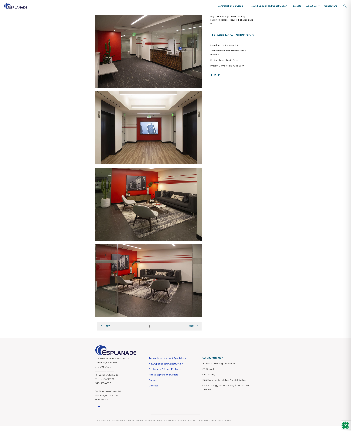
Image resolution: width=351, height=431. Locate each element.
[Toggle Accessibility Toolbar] (345, 425)
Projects (296, 6)
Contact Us (330, 6)
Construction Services (230, 6)
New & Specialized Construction (268, 6)
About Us (311, 6)
